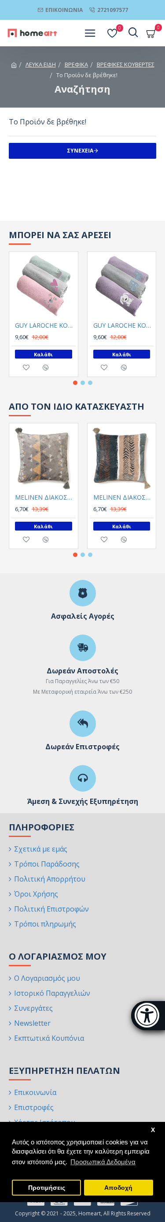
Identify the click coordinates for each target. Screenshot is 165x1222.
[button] (75, 383)
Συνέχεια (80, 150)
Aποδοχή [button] (118, 1188)
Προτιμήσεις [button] (46, 1188)
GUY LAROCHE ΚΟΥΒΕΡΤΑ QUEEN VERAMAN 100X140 (45, 325)
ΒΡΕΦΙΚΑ (76, 64)
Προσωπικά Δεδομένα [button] (103, 1162)
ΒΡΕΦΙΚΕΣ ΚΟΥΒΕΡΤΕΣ (125, 64)
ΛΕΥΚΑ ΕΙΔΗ (41, 64)
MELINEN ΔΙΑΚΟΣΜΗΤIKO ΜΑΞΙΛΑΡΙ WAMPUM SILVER (45, 497)
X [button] (153, 1130)
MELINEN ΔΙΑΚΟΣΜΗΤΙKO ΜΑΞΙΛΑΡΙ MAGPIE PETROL (123, 497)
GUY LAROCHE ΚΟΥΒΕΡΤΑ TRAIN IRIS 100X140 (123, 325)
